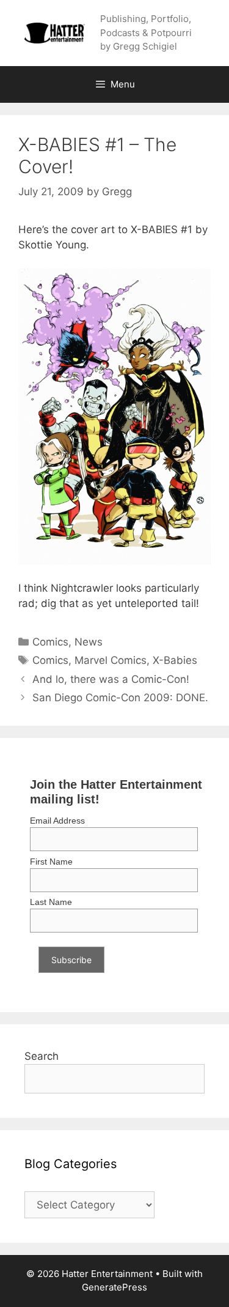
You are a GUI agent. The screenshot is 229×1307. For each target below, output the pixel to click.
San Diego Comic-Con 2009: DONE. (120, 697)
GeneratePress (114, 1287)
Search (41, 1056)
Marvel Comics (111, 660)
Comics (50, 642)
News (89, 642)
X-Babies (175, 660)
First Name (51, 861)
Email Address (57, 820)
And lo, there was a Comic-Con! (110, 679)
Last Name (51, 902)
